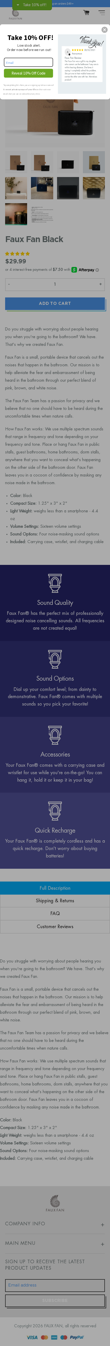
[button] (105, 30)
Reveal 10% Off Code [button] (29, 72)
